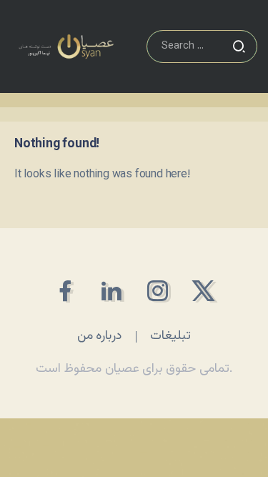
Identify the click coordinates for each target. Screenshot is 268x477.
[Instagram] (157, 290)
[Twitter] (203, 290)
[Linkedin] (111, 290)
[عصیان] (66, 47)
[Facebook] (64, 290)
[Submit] (239, 46)
